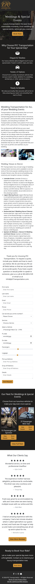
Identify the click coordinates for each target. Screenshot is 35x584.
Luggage (5, 353)
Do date (4, 340)
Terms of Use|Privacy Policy (18, 579)
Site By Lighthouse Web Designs (17, 582)
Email (4, 300)
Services (4, 320)
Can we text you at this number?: (12, 314)
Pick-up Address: (7, 359)
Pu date (4, 334)
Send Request (7, 382)
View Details (5, 437)
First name (5, 287)
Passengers (6, 347)
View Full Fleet (17, 444)
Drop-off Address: (8, 366)
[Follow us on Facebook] (13, 574)
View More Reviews (17, 539)
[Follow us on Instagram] (16, 574)
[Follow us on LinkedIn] (18, 574)
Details (4, 372)
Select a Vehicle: (7, 327)
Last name (5, 294)
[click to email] (21, 574)
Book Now (17, 34)
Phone (4, 307)
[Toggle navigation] (31, 5)
